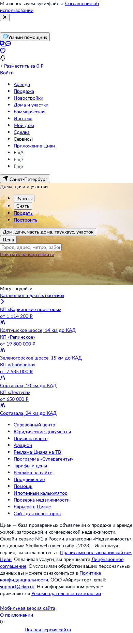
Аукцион (23, 445)
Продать (23, 213)
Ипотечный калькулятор (41, 493)
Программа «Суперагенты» (43, 458)
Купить (24, 198)
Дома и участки (31, 104)
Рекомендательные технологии (66, 593)
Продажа (24, 91)
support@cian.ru (17, 586)
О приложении (16, 614)
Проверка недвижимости (42, 499)
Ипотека (23, 118)
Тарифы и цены (30, 465)
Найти (47, 254)
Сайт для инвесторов (37, 513)
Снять (22, 205)
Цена (8, 239)
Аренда (22, 84)
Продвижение (29, 479)
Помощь (23, 486)
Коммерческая (29, 111)
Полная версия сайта (48, 629)
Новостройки (28, 98)
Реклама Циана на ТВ (37, 452)
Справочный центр (34, 424)
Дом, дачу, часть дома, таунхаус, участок (48, 231)
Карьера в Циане (32, 506)
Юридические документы (42, 431)
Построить (26, 219)
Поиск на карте (30, 438)
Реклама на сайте (33, 472)
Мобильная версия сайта (27, 608)
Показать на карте (20, 254)
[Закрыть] (5, 17)
